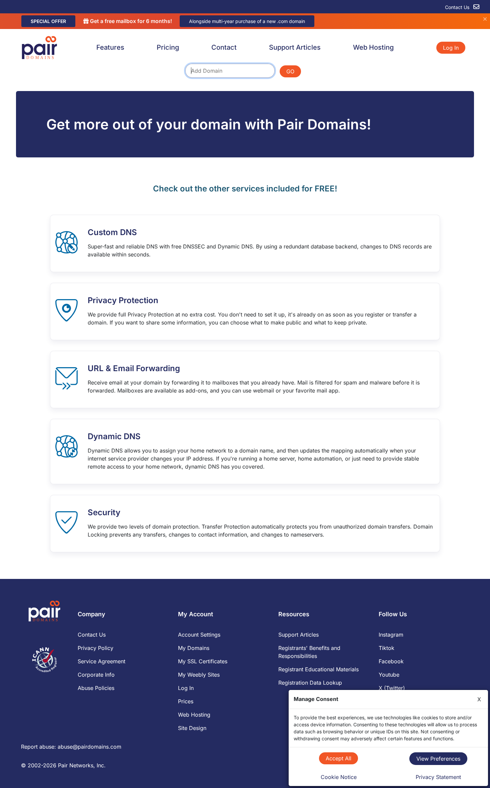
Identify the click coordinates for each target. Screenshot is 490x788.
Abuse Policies (96, 688)
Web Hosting (373, 47)
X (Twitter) (392, 688)
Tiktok (386, 648)
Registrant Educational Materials (318, 669)
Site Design (192, 728)
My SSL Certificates (202, 661)
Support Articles (295, 47)
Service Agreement (101, 661)
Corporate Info (96, 674)
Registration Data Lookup (310, 682)
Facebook (391, 661)
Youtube (389, 674)
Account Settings (199, 634)
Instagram (391, 634)
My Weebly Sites (199, 674)
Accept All (338, 758)
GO (290, 71)
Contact (224, 47)
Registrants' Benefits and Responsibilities (309, 652)
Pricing (168, 47)
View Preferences (438, 758)
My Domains (193, 648)
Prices (185, 701)
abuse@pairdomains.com (89, 746)
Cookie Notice (339, 777)
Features (110, 47)
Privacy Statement (438, 777)
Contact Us (458, 7)
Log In (451, 47)
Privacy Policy (95, 648)
